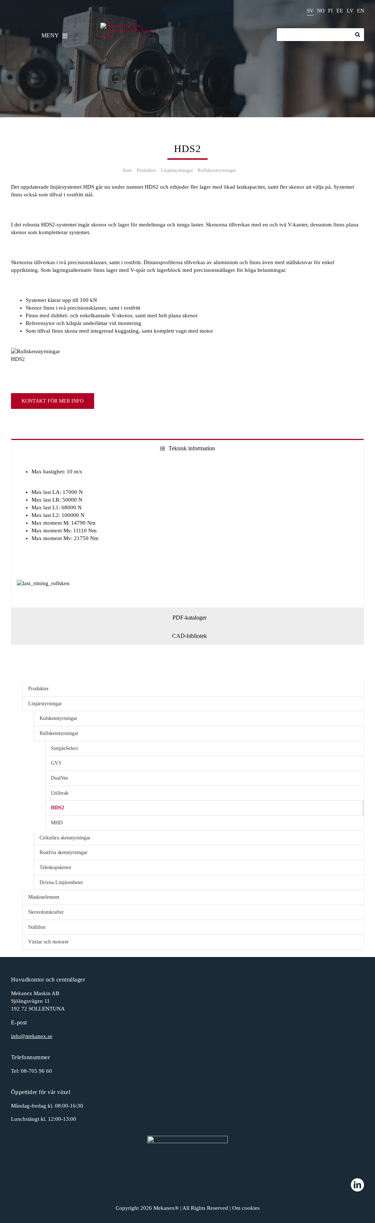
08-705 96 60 (36, 1071)
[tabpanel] (187, 532)
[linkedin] (357, 1184)
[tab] (187, 448)
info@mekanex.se (31, 1036)
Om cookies (246, 1208)
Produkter (38, 688)
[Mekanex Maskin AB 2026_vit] (187, 1153)
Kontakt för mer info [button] (52, 401)
